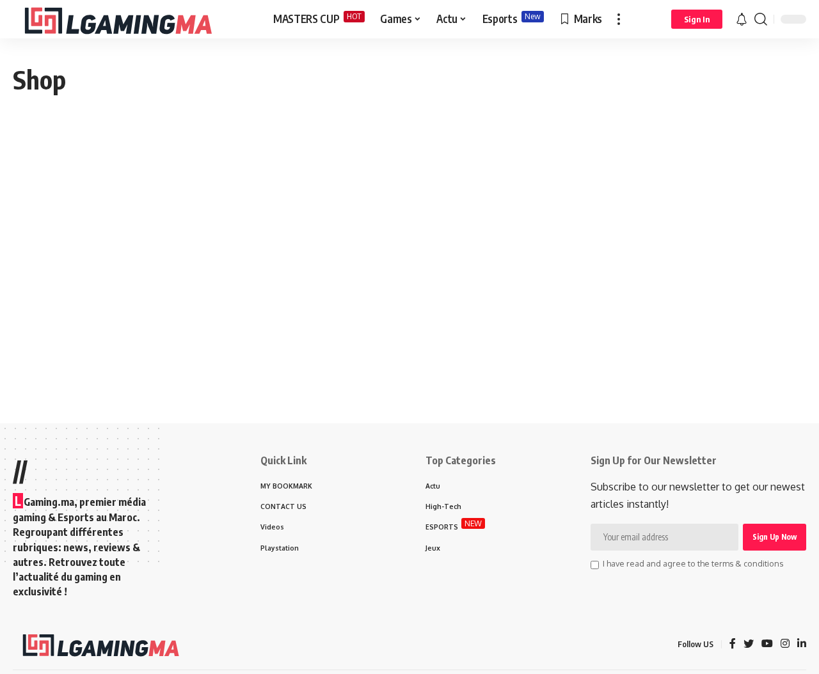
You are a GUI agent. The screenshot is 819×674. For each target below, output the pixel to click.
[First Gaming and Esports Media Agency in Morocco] (133, 19)
